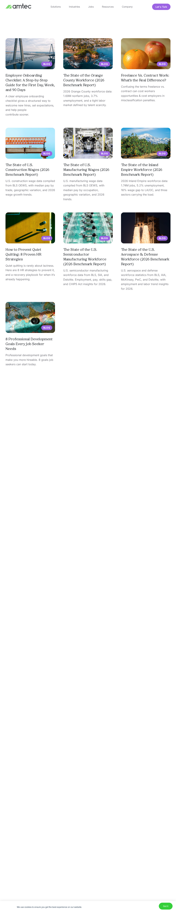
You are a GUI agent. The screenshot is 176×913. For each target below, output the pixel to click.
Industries (74, 6)
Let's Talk (161, 6)
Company (127, 6)
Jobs (91, 6)
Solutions (56, 6)
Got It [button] (165, 906)
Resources (108, 6)
